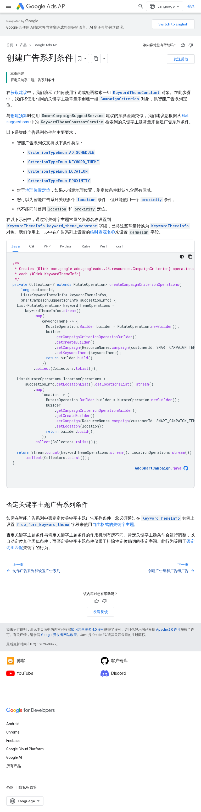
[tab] (15, 246)
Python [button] (66, 246)
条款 (10, 787)
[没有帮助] (191, 45)
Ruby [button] (86, 246)
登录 (191, 6)
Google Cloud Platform (25, 749)
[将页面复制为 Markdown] (96, 58)
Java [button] (15, 246)
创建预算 (18, 115)
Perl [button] (103, 246)
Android (12, 724)
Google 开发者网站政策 (59, 635)
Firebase (13, 741)
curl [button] (119, 246)
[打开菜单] (8, 6)
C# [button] (31, 246)
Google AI (14, 757)
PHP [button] (47, 246)
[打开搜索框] (141, 6)
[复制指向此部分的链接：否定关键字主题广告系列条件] (93, 505)
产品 (23, 45)
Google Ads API (46, 45)
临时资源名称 (102, 232)
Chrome (13, 732)
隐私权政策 (28, 787)
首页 (9, 45)
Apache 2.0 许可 (168, 629)
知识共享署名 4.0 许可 (87, 629)
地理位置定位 (37, 190)
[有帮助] (183, 45)
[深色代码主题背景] (182, 256)
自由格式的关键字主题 (113, 524)
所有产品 (13, 766)
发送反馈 (181, 59)
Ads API (57, 6)
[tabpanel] (100, 370)
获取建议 (18, 92)
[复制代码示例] (190, 256)
